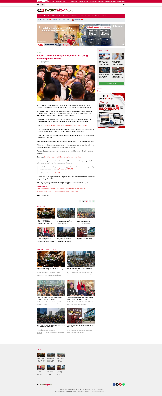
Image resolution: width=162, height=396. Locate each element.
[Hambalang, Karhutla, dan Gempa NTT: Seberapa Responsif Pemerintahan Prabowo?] (46, 213)
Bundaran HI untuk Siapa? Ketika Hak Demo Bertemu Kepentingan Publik (57, 191)
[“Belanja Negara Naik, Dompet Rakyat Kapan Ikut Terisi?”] (118, 70)
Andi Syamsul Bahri (45, 61)
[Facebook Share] (80, 201)
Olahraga (74, 16)
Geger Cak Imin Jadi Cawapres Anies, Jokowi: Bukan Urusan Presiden (65, 125)
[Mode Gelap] (124, 4)
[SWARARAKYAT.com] (55, 10)
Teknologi (83, 16)
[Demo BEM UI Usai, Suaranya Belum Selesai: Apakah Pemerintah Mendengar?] (86, 213)
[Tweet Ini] (83, 201)
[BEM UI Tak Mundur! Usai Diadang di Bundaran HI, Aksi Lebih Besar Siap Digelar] (66, 232)
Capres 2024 (57, 20)
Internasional (56, 16)
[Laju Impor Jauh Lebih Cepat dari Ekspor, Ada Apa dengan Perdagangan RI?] (104, 56)
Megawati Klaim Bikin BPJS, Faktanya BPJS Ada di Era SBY (85, 239)
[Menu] (38, 4)
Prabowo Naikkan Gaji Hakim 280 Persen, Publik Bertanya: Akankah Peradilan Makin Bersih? (104, 76)
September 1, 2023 (54, 173)
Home (39, 16)
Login (42, 4)
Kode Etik (78, 389)
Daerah (97, 16)
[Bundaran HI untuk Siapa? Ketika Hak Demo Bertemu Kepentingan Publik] (66, 213)
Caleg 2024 (66, 20)
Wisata (104, 16)
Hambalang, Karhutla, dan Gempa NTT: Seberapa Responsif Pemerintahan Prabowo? (61, 188)
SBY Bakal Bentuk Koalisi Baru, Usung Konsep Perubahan (62, 157)
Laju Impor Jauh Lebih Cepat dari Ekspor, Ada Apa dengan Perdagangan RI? (103, 62)
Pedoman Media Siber (89, 389)
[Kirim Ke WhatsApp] (93, 201)
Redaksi (71, 389)
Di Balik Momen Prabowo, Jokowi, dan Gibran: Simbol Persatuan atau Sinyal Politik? (45, 240)
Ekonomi (65, 16)
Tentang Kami (63, 389)
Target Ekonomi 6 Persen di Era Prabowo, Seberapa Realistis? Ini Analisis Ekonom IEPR (117, 62)
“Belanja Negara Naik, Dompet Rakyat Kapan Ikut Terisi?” (117, 76)
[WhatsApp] (123, 384)
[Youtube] (120, 384)
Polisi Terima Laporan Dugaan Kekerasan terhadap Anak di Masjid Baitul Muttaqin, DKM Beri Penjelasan (83, 1)
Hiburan (91, 16)
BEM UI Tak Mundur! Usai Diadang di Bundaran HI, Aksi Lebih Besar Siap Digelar (65, 240)
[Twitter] (117, 384)
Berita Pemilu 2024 (43, 20)
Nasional (46, 16)
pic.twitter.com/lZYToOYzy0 (66, 169)
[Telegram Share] (90, 201)
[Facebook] (114, 384)
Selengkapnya (110, 83)
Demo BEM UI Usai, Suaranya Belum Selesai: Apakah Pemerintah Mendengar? (85, 221)
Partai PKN (77, 20)
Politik (38, 52)
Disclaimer (100, 389)
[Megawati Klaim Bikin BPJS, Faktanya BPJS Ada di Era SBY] (86, 232)
